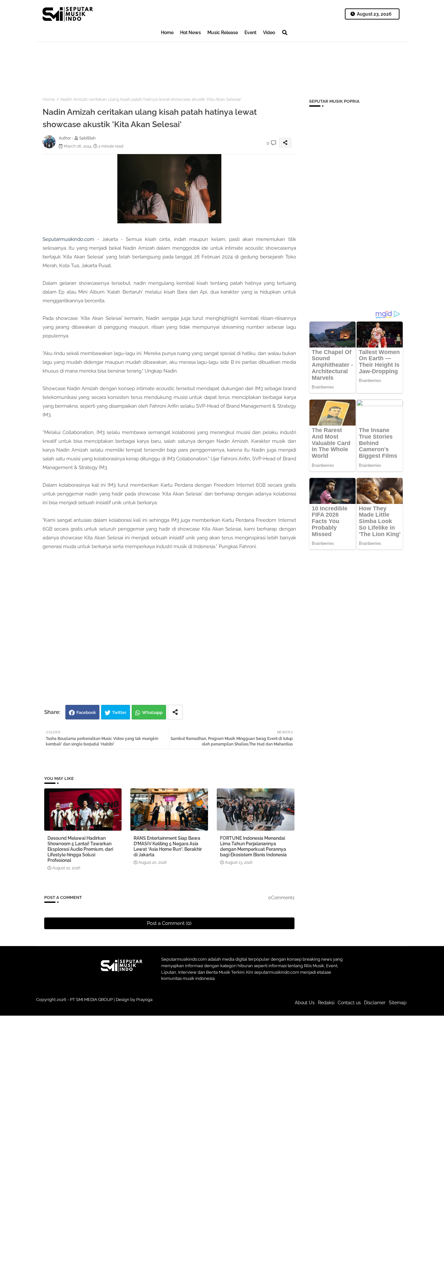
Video (269, 32)
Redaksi (326, 1002)
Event (250, 32)
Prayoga (144, 999)
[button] (284, 32)
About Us (305, 1002)
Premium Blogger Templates (178, 1005)
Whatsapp (152, 712)
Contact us (349, 1002)
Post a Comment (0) (169, 923)
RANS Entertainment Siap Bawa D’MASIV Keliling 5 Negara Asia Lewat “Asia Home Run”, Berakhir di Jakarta (168, 846)
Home (167, 32)
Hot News (190, 32)
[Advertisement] (154, 63)
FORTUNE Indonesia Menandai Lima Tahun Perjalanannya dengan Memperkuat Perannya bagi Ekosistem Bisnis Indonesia (253, 846)
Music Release (222, 32)
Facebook (86, 712)
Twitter (119, 712)
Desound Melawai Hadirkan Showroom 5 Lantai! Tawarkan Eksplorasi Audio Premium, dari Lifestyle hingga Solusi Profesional (80, 849)
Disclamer (374, 1002)
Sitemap (398, 1002)
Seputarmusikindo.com (68, 239)
